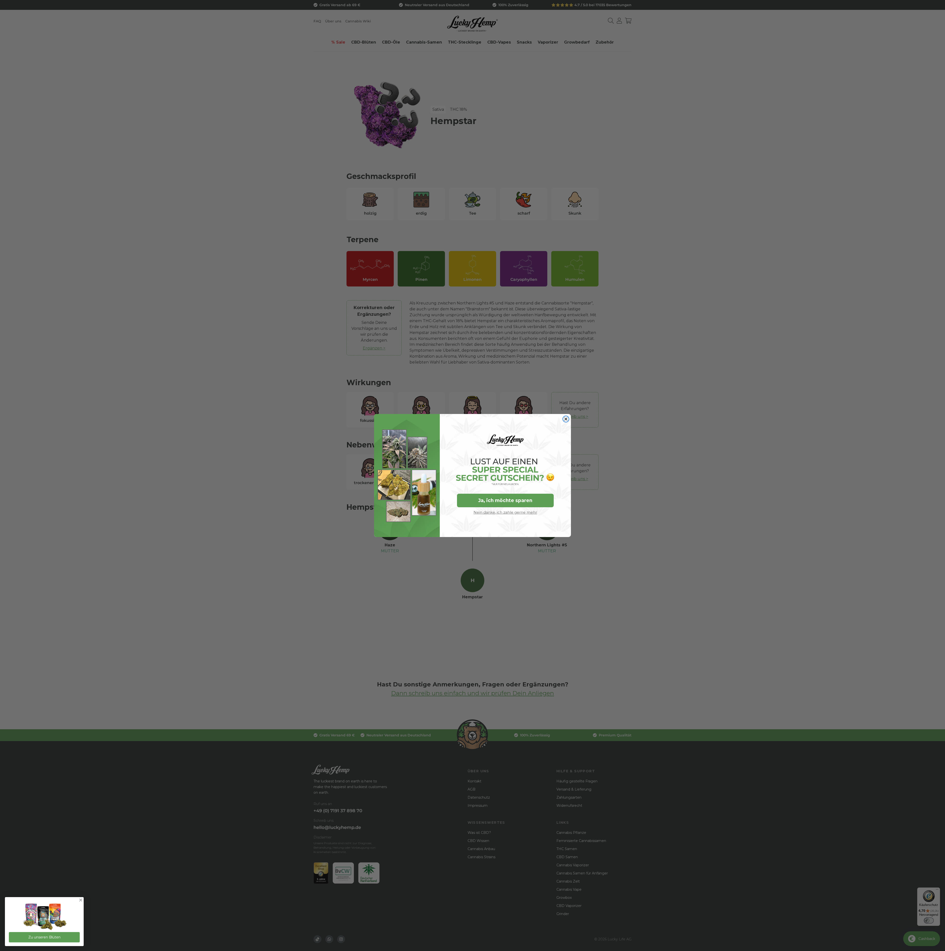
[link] (44, 917)
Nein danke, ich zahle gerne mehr (505, 512)
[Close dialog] (566, 419)
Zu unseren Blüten (44, 937)
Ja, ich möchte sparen (505, 500)
